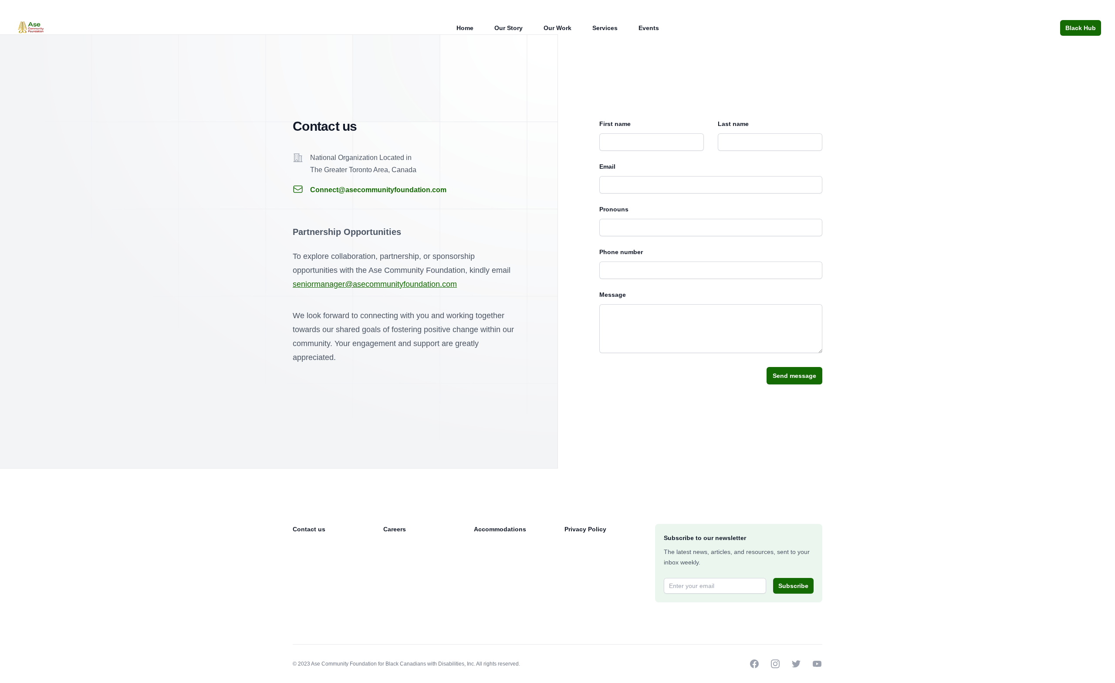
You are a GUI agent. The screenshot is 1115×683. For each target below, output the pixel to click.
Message (612, 294)
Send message (794, 375)
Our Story (508, 27)
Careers (394, 529)
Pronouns (613, 209)
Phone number (621, 251)
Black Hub (1080, 27)
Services (605, 27)
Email (607, 166)
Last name (733, 123)
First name (615, 123)
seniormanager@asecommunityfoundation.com (375, 284)
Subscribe (793, 585)
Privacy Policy (585, 529)
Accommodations (500, 529)
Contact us (309, 529)
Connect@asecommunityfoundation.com (378, 190)
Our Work (557, 27)
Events (649, 27)
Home (464, 27)
